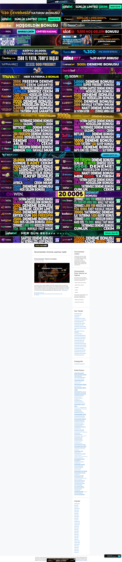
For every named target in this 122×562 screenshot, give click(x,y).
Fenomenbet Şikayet (79, 480)
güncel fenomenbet (78, 488)
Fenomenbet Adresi (78, 313)
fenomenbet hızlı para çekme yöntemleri (79, 429)
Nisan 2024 (76, 527)
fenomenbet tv (77, 460)
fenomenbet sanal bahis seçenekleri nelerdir (79, 448)
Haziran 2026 (77, 503)
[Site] (30, 83)
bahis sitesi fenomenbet (80, 374)
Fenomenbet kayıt (78, 434)
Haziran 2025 (76, 508)
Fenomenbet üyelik (78, 476)
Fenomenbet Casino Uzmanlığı (80, 346)
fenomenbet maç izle (78, 439)
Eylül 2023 (76, 539)
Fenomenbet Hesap (78, 333)
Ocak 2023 (76, 552)
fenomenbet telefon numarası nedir (78, 457)
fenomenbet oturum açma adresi (78, 443)
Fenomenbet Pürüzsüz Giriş (79, 351)
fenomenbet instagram (79, 430)
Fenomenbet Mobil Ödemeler (79, 335)
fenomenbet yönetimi (76, 474)
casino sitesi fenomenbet (79, 377)
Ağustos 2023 (77, 540)
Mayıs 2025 (76, 510)
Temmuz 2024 (77, 523)
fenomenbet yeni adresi (80, 471)
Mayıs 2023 (76, 545)
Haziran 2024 (77, 524)
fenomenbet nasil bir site (78, 440)
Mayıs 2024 (76, 526)
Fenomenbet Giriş (77, 315)
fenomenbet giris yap (79, 412)
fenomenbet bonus (78, 391)
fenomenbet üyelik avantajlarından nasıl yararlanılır (80, 478)
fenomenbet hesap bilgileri (77, 428)
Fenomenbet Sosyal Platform (79, 338)
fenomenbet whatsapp (78, 467)
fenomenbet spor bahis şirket (77, 455)
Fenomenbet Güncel (50, 293)
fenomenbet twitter (79, 464)
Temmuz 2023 (77, 542)
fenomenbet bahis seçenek (77, 386)
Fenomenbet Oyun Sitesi (79, 324)
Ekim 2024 (76, 518)
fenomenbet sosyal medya (77, 452)
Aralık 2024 (76, 514)
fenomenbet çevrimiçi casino (79, 475)
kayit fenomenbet (77, 490)
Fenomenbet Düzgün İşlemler (79, 337)
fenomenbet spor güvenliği (77, 456)
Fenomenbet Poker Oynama (79, 323)
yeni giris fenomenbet (79, 494)
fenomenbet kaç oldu (78, 437)
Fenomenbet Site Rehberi (79, 348)
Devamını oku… (65, 290)
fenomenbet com (83, 407)
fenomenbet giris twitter (78, 411)
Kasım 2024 (76, 516)
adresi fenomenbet (79, 373)
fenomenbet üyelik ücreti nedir (78, 479)
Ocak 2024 (76, 532)
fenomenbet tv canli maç (79, 461)
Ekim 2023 (76, 537)
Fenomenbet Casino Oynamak (80, 326)
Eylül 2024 (76, 519)
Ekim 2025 (76, 505)
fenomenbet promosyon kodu (80, 447)
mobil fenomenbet (78, 491)
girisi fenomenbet (78, 484)
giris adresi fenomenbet (79, 483)
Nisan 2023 (76, 547)
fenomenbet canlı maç (77, 399)
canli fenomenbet (78, 376)
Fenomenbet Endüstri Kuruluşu (80, 343)
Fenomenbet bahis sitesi (80, 389)
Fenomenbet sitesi (78, 451)
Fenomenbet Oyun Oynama (79, 318)
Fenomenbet (76, 316)
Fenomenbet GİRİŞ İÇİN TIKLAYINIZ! (61, 47)
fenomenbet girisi (77, 410)
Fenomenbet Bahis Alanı (79, 321)
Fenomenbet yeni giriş (79, 472)
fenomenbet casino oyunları (78, 401)
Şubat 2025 (76, 511)
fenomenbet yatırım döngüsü (77, 468)
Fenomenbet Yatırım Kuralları (45, 259)
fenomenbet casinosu (76, 407)
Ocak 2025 (76, 513)
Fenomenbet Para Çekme (80, 446)
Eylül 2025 (76, 506)
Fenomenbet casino (78, 400)
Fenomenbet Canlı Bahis (79, 395)
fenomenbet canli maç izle (80, 394)
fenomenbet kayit (77, 433)
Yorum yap (37, 294)
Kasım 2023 (76, 536)
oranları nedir (85, 491)
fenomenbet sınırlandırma (84, 456)
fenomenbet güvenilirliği (78, 425)
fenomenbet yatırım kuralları (57, 293)
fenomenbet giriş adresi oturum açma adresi (79, 417)
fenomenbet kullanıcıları (78, 438)
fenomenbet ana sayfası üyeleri (78, 381)
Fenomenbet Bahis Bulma (79, 341)
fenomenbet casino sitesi (79, 405)
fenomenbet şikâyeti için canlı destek (78, 482)
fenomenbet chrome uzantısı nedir (40, 293)
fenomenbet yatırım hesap (77, 469)
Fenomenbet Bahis (80, 384)
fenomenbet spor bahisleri (80, 453)
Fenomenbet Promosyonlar (39, 292)
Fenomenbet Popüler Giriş (79, 340)
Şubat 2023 (76, 550)
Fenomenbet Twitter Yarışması (80, 353)
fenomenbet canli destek (80, 392)
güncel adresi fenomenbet (79, 487)
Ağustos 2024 (77, 521)
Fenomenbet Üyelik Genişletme (80, 345)
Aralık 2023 (76, 534)
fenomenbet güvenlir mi (79, 426)
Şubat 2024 (76, 531)
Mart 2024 (76, 529)
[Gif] (61, 116)
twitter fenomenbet (78, 493)
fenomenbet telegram (79, 459)
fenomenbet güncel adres (79, 420)
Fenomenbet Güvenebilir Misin (79, 424)
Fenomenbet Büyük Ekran (79, 354)
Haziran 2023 (77, 544)
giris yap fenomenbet (79, 486)
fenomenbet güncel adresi (79, 421)
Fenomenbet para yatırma (79, 444)
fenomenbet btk (84, 391)
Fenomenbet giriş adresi (79, 416)
